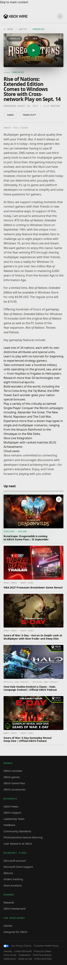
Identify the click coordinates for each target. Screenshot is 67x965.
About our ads (25, 958)
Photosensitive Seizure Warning (23, 837)
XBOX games (12, 777)
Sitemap (8, 951)
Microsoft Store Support (18, 866)
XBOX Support (12, 812)
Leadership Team (14, 819)
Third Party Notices (42, 955)
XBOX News (11, 806)
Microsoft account (15, 860)
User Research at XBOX (18, 843)
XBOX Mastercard (14, 908)
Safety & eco (10, 958)
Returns (8, 873)
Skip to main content (14, 2)
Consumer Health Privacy (46, 945)
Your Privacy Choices (21, 945)
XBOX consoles (13, 771)
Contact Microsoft (23, 951)
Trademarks (25, 955)
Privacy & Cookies (42, 951)
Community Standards (17, 831)
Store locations (13, 885)
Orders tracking (13, 879)
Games (8, 925)
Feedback (9, 825)
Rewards (9, 902)
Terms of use (10, 955)
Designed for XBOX (15, 932)
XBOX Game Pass (14, 783)
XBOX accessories (14, 789)
